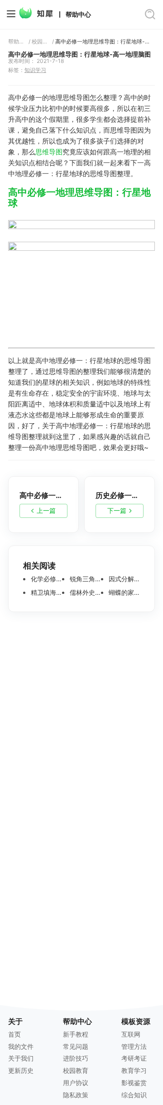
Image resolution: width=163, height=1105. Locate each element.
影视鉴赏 (134, 1082)
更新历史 (21, 1070)
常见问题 (75, 1046)
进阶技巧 (75, 1058)
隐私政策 (75, 1095)
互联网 (130, 1034)
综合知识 (134, 1095)
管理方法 (134, 1046)
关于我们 (21, 1058)
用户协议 (75, 1082)
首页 (14, 1034)
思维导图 (48, 152)
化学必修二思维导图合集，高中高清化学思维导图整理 (45, 579)
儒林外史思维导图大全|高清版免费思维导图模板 (84, 592)
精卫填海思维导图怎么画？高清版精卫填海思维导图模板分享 (45, 592)
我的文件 (21, 1046)
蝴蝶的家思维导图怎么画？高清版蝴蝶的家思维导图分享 (123, 592)
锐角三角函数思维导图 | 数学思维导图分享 (84, 579)
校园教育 (40, 41)
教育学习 (134, 1070)
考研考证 (134, 1058)
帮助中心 (78, 14)
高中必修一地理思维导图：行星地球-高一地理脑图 (105, 41)
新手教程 (75, 1034)
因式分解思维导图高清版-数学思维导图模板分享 (123, 579)
